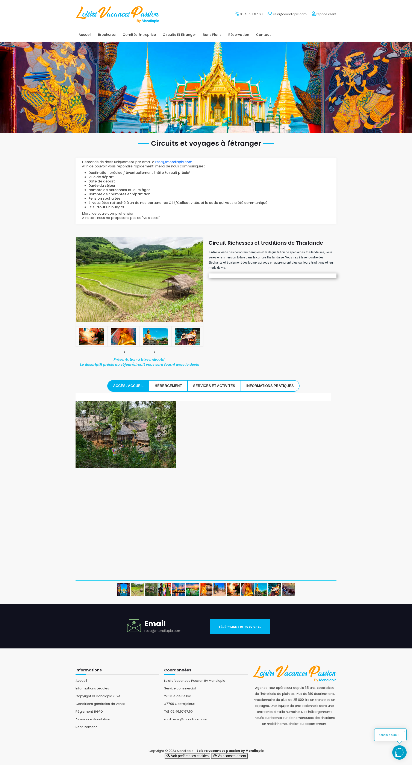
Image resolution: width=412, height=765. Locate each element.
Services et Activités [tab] (214, 386)
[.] (126, 434)
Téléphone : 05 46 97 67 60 (240, 626)
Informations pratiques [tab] (270, 386)
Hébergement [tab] (168, 386)
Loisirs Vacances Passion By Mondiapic (194, 680)
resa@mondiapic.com (290, 14)
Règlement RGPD (89, 711)
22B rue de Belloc (177, 696)
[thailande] (260, 589)
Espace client (326, 14)
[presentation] (124, 352)
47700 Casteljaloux (179, 703)
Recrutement (86, 727)
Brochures (107, 34)
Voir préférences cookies (189, 756)
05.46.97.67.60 (181, 711)
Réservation (238, 34)
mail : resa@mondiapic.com (186, 719)
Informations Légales (92, 688)
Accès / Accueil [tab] (128, 386)
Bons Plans (212, 34)
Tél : (167, 711)
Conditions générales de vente (100, 703)
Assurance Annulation (93, 719)
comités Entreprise (139, 34)
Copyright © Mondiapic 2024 (98, 696)
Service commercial (180, 688)
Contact (263, 34)
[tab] (91, 336)
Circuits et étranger (179, 34)
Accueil (85, 34)
